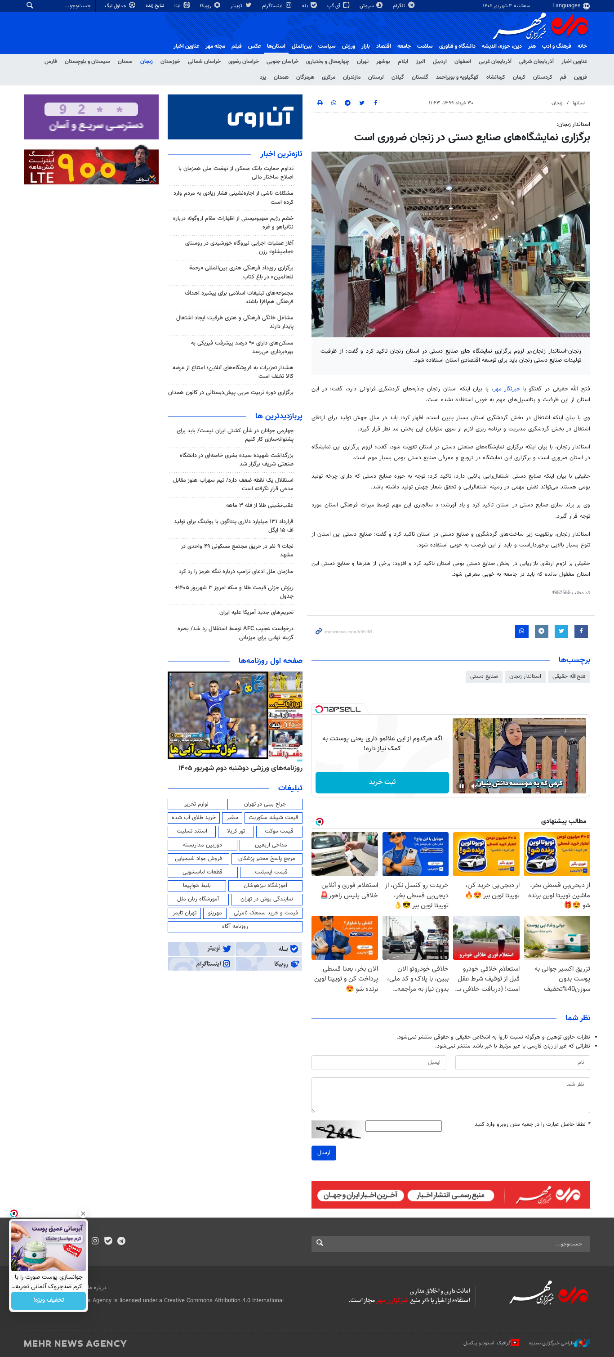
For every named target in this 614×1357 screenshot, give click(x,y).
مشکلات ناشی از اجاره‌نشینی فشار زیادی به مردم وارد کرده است (234, 197)
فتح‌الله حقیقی (569, 676)
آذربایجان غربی (495, 61)
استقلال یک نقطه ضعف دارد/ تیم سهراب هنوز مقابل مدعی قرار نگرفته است (233, 484)
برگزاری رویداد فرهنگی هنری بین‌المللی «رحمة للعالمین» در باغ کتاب (241, 272)
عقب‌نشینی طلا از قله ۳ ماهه (260, 505)
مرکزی (328, 77)
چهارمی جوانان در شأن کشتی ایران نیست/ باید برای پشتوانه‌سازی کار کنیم (235, 435)
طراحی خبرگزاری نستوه (551, 1343)
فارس (50, 61)
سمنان (125, 61)
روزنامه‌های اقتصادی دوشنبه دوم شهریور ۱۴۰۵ (215, 768)
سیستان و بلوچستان (87, 61)
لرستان (376, 77)
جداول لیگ (116, 6)
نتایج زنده (155, 5)
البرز (420, 61)
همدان (281, 77)
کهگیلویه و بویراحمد (457, 77)
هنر (532, 46)
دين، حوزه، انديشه (502, 46)
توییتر (237, 6)
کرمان (519, 77)
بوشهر (383, 61)
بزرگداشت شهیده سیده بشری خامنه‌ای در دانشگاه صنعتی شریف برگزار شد (237, 460)
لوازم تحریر (196, 804)
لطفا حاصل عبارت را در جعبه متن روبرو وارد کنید (532, 1124)
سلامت (425, 46)
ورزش (348, 46)
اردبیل (440, 61)
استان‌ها (276, 46)
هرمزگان (305, 77)
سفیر (232, 817)
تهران (363, 61)
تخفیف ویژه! (48, 1301)
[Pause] (461, 786)
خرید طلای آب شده (194, 817)
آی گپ (334, 6)
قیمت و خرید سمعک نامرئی (266, 913)
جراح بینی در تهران (265, 804)
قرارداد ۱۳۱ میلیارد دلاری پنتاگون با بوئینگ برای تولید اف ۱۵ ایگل (234, 526)
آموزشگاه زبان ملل (198, 899)
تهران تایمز (184, 913)
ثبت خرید (382, 782)
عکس (254, 46)
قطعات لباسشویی (202, 872)
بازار (365, 46)
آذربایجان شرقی (536, 61)
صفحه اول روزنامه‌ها (271, 661)
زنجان (146, 61)
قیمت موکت (279, 831)
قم (563, 77)
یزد (263, 77)
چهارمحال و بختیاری (327, 61)
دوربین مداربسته (202, 845)
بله (305, 6)
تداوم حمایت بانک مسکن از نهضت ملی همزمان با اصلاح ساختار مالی (236, 173)
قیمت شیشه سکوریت (273, 817)
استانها (579, 103)
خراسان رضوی (243, 61)
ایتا (178, 6)
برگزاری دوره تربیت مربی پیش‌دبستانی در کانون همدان (231, 392)
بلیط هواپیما (197, 885)
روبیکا (206, 6)
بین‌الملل (302, 46)
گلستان (420, 77)
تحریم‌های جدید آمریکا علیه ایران (256, 612)
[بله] (108, 1242)
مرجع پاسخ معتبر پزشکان (266, 858)
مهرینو (215, 913)
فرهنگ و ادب (556, 46)
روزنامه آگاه (235, 926)
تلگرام (400, 6)
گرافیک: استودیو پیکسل (487, 1343)
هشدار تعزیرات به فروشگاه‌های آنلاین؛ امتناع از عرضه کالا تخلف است (233, 372)
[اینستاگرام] (95, 1242)
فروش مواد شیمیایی (198, 858)
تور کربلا (236, 831)
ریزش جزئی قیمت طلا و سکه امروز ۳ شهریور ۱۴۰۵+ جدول (234, 592)
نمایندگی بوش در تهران (266, 899)
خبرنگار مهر (508, 389)
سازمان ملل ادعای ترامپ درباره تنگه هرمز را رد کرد (236, 571)
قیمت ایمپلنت (271, 872)
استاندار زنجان (525, 676)
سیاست (327, 46)
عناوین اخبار (574, 61)
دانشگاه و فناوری (457, 46)
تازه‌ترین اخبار (281, 154)
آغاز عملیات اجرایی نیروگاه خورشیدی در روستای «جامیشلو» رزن (239, 247)
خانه (582, 46)
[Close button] (83, 1213)
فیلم (236, 46)
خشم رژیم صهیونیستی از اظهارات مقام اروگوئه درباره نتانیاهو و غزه (233, 223)
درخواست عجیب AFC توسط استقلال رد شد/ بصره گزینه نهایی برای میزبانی (236, 633)
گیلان (398, 77)
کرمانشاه (495, 77)
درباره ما (97, 1287)
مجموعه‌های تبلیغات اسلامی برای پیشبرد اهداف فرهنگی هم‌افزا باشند (239, 297)
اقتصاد (383, 46)
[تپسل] (319, 709)
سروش (367, 6)
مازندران (351, 77)
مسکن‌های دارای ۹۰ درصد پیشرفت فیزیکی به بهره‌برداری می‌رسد (242, 347)
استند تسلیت (192, 831)
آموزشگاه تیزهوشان (265, 885)
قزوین (580, 77)
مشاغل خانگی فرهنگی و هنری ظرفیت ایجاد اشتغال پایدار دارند (235, 322)
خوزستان (170, 61)
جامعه (404, 46)
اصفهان (462, 61)
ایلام (403, 61)
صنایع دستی (484, 676)
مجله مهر (215, 46)
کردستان (542, 77)
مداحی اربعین (271, 845)
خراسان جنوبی (282, 61)
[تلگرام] (121, 1242)
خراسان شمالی (204, 61)
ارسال (323, 1152)
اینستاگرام (273, 6)
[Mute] (474, 786)
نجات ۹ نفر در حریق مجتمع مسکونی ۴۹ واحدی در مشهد (237, 551)
